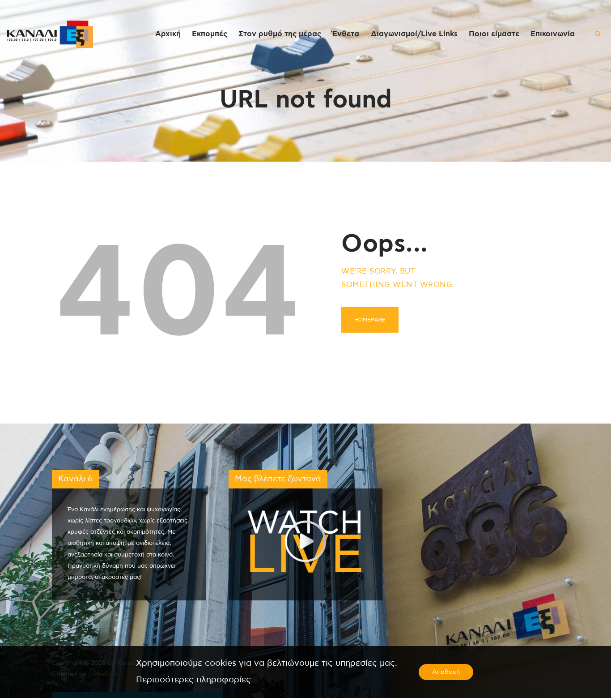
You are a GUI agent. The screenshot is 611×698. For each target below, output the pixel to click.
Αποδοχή (446, 672)
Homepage (370, 319)
